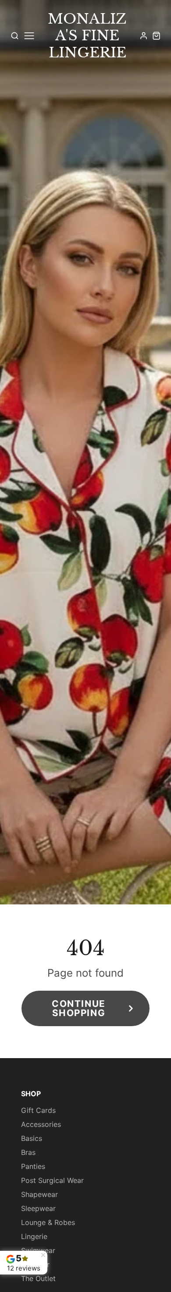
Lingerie (34, 1236)
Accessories (41, 1124)
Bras (28, 1152)
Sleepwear (38, 1208)
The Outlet (38, 1278)
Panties (33, 1166)
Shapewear (39, 1194)
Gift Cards (38, 1110)
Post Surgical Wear (52, 1180)
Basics (31, 1138)
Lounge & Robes (48, 1222)
